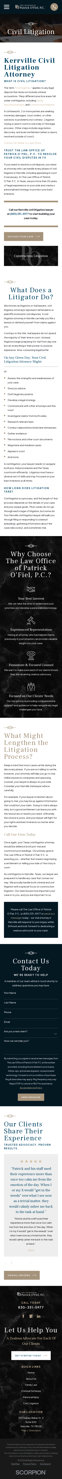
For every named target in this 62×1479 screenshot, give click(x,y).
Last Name (10, 1002)
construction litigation (42, 104)
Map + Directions (31, 1430)
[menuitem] (15, 1464)
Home (31, 1372)
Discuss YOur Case (21, 236)
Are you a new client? (16, 1031)
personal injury (16, 104)
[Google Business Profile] (31, 1316)
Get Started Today (28, 1355)
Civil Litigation (31, 1403)
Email (7, 1021)
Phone (7, 1012)
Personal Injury (31, 1397)
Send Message (31, 1097)
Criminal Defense (31, 1390)
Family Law (31, 1384)
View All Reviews (19, 1275)
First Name (10, 992)
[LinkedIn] (38, 1316)
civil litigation (23, 87)
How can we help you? (16, 1040)
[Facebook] (23, 1316)
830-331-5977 (31, 1307)
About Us (31, 1378)
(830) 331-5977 (32, 913)
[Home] (30, 7)
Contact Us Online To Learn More (22, 142)
